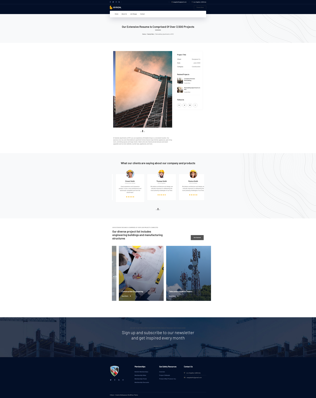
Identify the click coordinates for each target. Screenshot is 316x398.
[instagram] (123, 380)
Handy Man (150, 34)
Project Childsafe (164, 375)
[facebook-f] (115, 380)
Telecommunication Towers (184, 291)
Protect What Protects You (167, 379)
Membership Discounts (142, 382)
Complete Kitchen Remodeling (189, 79)
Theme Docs (200, 7)
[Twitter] (113, 2)
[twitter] (111, 380)
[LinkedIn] (119, 2)
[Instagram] (116, 2)
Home (144, 34)
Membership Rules (140, 375)
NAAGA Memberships (141, 372)
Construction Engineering (135, 291)
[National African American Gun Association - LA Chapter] (115, 7)
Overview (162, 372)
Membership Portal (141, 379)
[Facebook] (110, 2)
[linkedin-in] (119, 380)
